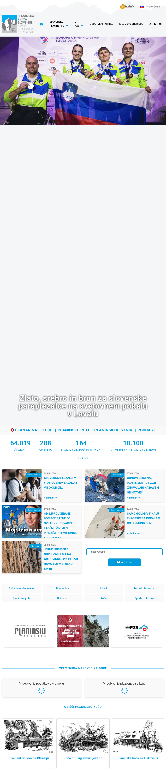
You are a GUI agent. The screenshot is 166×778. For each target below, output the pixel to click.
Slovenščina (153, 6)
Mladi (103, 588)
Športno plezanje (145, 598)
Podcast (146, 430)
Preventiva (62, 588)
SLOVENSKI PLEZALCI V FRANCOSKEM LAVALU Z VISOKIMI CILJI (60, 482)
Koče (47, 430)
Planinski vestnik (113, 430)
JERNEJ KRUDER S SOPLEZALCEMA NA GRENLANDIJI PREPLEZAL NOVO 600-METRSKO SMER (61, 559)
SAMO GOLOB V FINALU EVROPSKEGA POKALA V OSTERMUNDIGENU (143, 518)
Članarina (25, 430)
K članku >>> (50, 497)
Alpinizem (62, 598)
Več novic (126, 562)
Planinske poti (73, 430)
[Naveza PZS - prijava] (127, 6)
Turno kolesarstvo (144, 588)
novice (83, 458)
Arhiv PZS (155, 24)
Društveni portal (101, 24)
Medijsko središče (131, 24)
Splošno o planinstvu (21, 588)
